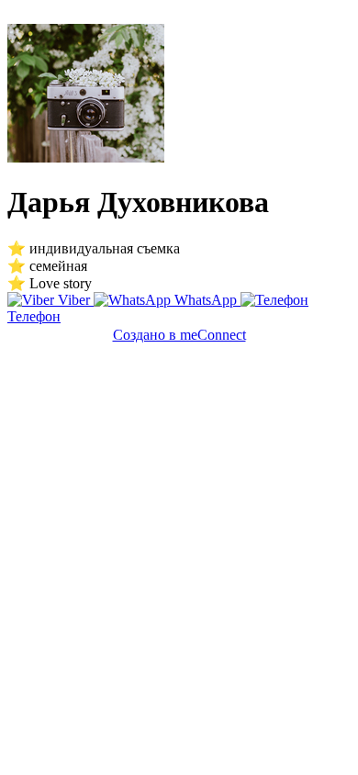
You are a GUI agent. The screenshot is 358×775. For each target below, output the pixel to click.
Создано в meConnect (179, 335)
